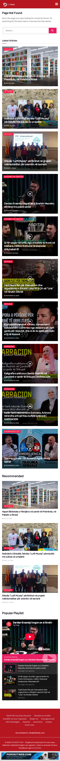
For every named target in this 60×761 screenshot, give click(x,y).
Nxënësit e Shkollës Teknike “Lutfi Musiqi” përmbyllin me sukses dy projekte (26, 120)
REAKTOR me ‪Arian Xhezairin (19, 716)
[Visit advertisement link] (30, 756)
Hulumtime (38, 722)
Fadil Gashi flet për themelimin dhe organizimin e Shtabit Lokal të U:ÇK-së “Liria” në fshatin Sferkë (28, 288)
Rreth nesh (29, 725)
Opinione (26, 722)
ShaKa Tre (34, 719)
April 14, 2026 (10, 126)
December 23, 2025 (12, 296)
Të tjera (8, 92)
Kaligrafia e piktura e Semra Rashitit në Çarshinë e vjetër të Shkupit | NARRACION (27, 375)
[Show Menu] (56, 4)
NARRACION (9, 346)
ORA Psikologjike (13, 722)
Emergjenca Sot (12, 431)
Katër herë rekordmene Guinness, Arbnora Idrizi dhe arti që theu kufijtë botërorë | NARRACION (27, 416)
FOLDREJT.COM (17, 742)
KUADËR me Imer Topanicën (15, 719)
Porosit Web (36, 748)
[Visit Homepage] (9, 4)
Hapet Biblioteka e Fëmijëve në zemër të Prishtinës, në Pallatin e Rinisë (26, 78)
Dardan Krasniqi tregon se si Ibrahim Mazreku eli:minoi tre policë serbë (29, 205)
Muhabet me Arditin (13, 177)
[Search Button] (53, 30)
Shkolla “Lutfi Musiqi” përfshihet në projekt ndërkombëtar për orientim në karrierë (27, 163)
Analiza (49, 722)
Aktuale (8, 49)
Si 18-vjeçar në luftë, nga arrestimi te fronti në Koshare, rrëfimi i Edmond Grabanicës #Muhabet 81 (29, 246)
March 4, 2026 (10, 168)
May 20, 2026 (9, 83)
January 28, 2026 (11, 211)
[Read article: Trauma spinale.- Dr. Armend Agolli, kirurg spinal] (30, 449)
